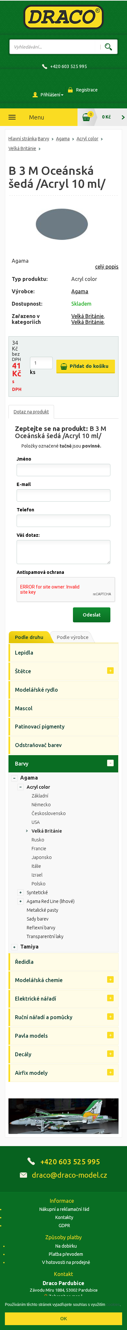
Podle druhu (29, 637)
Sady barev (38, 918)
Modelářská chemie (39, 980)
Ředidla (24, 962)
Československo (49, 813)
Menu (36, 117)
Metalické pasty (42, 910)
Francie (39, 848)
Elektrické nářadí (35, 999)
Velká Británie (22, 148)
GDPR (64, 1225)
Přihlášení (50, 94)
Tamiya (29, 946)
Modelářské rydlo (36, 690)
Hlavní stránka (22, 138)
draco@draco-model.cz (69, 1175)
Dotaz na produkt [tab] (31, 411)
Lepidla (24, 653)
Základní (40, 795)
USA (36, 822)
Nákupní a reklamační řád (64, 1209)
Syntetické (37, 892)
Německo (41, 804)
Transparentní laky (45, 936)
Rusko (38, 839)
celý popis (107, 267)
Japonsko (42, 857)
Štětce (23, 671)
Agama (63, 138)
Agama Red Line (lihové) (51, 901)
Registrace (87, 89)
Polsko (39, 883)
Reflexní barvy (41, 927)
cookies (113, 1304)
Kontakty (64, 1217)
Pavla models (31, 1036)
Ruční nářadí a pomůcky (43, 1017)
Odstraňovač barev (38, 745)
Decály (23, 1054)
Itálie (36, 866)
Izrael (37, 875)
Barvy (43, 138)
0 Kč (106, 116)
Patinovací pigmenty (39, 726)
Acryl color (87, 138)
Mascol (24, 708)
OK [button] (63, 1318)
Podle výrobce (73, 637)
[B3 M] (61, 224)
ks (32, 372)
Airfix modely (31, 1073)
